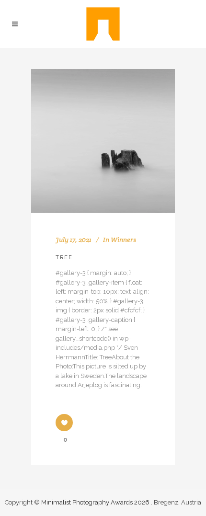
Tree (64, 257)
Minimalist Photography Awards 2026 (96, 502)
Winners (123, 239)
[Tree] (103, 141)
